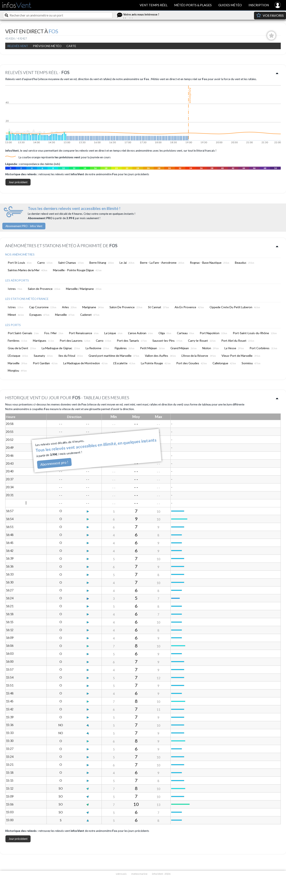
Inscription (259, 5)
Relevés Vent (17, 46)
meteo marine (139, 873)
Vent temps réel (153, 5)
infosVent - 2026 (161, 873)
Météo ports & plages (193, 5)
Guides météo (230, 5)
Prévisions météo (47, 46)
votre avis (121, 873)
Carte (71, 46)
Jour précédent (18, 182)
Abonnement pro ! (54, 463)
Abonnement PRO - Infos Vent (23, 226)
